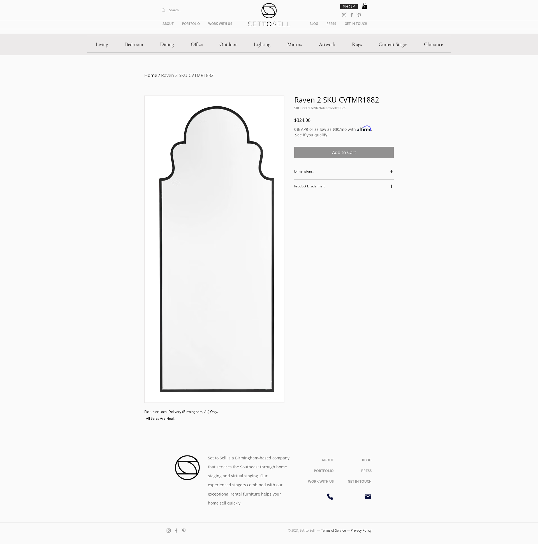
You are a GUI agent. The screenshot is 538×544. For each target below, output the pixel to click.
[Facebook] (351, 15)
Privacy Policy (361, 530)
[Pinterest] (359, 15)
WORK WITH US (321, 481)
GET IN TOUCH (360, 481)
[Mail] (368, 496)
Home (150, 75)
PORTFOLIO (324, 471)
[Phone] (330, 496)
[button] (364, 6)
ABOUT (328, 460)
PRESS (366, 471)
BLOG (367, 460)
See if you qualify (311, 135)
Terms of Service (334, 530)
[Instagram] (344, 15)
